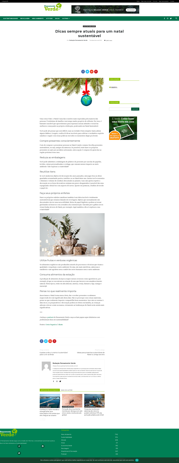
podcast (50, 317)
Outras (65, 18)
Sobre (138, 1)
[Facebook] (164, 18)
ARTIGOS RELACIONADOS (50, 390)
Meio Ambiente (37, 18)
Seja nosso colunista (146, 1)
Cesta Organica (51, 324)
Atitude (49, 18)
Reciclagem (24, 18)
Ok (137, 460)
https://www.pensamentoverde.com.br (65, 366)
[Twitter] (170, 18)
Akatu (60, 324)
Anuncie (155, 1)
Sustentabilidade (10, 18)
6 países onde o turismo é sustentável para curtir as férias (54, 353)
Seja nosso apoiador (164, 1)
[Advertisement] (89, 56)
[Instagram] (167, 18)
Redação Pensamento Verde (78, 40)
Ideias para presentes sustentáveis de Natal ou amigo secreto (91, 353)
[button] (176, 19)
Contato (172, 1)
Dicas (57, 18)
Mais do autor (66, 390)
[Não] (177, 460)
